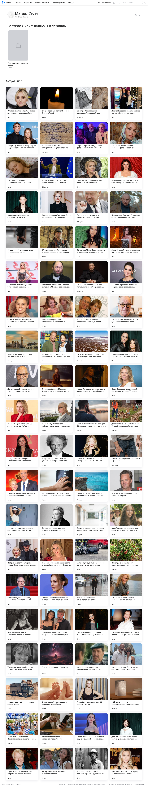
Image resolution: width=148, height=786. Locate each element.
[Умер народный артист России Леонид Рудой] (56, 103)
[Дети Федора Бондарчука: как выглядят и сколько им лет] (22, 381)
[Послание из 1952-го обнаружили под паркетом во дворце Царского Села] (56, 138)
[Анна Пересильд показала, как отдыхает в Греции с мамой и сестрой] (126, 520)
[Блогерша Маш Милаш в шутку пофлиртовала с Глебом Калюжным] (126, 764)
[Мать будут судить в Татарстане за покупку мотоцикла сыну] (91, 555)
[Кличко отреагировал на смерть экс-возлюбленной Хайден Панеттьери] (22, 486)
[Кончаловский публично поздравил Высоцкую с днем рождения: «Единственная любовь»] (91, 312)
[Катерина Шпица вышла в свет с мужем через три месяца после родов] (126, 625)
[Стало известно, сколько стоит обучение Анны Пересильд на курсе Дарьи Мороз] (91, 729)
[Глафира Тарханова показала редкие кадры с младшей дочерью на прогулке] (126, 277)
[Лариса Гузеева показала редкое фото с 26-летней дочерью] (126, 103)
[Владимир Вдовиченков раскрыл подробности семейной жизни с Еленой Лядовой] (22, 138)
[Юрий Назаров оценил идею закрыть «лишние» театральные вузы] (22, 764)
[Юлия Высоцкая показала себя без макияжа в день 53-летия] (126, 381)
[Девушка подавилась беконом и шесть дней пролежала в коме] (91, 520)
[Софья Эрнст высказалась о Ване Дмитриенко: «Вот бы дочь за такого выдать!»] (91, 451)
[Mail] (3, 2)
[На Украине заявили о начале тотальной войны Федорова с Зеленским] (91, 277)
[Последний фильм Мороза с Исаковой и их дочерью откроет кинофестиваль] (56, 381)
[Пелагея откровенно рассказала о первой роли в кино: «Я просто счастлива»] (56, 555)
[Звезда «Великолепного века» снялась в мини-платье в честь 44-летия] (56, 590)
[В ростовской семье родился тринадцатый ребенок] (56, 694)
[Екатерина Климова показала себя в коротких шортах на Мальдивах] (22, 520)
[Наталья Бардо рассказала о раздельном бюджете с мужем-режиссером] (56, 347)
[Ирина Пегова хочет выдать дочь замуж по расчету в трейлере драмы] (91, 381)
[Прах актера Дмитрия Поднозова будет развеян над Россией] (126, 207)
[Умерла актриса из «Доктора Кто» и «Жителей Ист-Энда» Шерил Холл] (22, 659)
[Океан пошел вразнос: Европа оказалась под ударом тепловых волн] (91, 486)
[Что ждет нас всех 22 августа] (56, 659)
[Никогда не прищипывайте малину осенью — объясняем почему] (126, 555)
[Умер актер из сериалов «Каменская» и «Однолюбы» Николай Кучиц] (91, 659)
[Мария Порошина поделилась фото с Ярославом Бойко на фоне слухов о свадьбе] (91, 138)
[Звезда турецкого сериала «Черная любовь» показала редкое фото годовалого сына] (22, 451)
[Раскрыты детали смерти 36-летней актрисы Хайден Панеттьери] (22, 416)
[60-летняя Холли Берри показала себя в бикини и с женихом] (126, 659)
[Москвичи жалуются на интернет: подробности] (56, 729)
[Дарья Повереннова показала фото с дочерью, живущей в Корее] (126, 729)
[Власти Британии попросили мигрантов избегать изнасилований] (22, 347)
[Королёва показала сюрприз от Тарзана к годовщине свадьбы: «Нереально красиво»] (126, 347)
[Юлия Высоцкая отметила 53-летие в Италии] (91, 694)
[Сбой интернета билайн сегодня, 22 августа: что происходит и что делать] (91, 416)
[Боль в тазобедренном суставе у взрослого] (126, 451)
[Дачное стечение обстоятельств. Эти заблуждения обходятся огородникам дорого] (126, 416)
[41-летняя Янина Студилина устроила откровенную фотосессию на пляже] (22, 277)
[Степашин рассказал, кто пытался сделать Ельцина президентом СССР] (91, 207)
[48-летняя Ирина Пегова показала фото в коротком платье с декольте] (126, 138)
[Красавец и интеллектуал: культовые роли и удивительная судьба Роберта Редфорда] (91, 764)
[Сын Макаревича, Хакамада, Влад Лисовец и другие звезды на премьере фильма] (91, 625)
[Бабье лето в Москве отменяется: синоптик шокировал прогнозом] (91, 590)
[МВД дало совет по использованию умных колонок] (126, 694)
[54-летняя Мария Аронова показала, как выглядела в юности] (56, 520)
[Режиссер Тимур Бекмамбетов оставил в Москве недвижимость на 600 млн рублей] (56, 277)
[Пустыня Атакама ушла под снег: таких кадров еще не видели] (91, 347)
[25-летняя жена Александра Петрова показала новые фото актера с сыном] (56, 625)
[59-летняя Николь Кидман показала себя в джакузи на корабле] (126, 590)
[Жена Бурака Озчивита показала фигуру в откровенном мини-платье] (126, 242)
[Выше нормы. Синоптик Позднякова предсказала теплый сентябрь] (22, 729)
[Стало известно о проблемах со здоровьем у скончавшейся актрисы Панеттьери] (22, 103)
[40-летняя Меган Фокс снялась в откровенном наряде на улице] (91, 242)
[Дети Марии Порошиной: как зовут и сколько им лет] (91, 173)
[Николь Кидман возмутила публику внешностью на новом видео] (56, 416)
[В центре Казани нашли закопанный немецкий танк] (91, 103)
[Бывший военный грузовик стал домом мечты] (22, 694)
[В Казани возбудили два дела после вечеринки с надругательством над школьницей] (22, 242)
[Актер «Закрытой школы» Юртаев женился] (56, 764)
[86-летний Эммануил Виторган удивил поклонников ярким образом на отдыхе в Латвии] (126, 312)
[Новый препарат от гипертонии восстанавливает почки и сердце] (56, 486)
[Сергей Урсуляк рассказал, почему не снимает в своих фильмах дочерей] (22, 590)
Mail (3, 784)
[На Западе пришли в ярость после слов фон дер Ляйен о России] (56, 173)
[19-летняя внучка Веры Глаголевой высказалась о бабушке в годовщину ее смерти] (56, 312)
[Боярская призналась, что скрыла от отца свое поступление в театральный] (22, 207)
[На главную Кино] (8, 2)
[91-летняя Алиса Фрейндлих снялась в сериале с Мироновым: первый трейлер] (56, 242)
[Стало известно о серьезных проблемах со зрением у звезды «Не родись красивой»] (22, 312)
